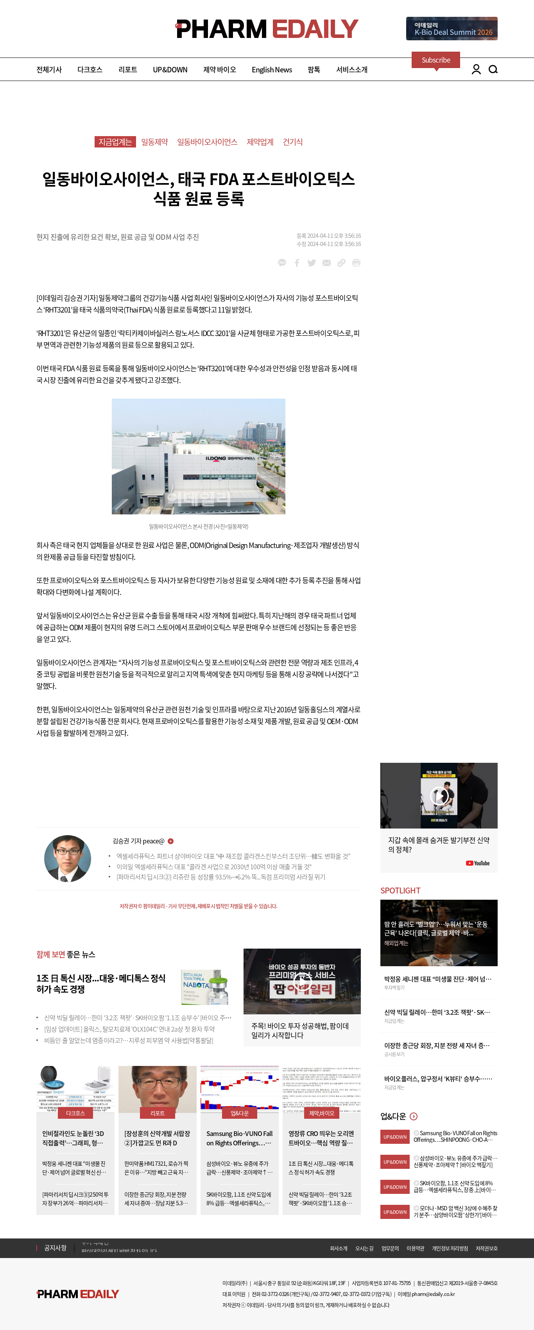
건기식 (293, 141)
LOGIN (474, 69)
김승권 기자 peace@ (139, 840)
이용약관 (415, 1248)
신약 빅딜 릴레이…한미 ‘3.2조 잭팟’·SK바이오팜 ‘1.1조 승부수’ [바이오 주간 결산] (144, 1017)
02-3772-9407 (326, 1294)
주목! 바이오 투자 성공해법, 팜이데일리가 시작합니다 (300, 1031)
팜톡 (314, 69)
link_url (341, 263)
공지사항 (55, 1247)
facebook (296, 263)
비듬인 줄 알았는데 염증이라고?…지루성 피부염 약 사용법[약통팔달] (128, 1040)
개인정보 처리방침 (450, 1248)
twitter (311, 263)
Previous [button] (83, 1243)
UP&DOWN (170, 69)
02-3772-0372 (356, 1294)
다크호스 (90, 69)
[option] (142, 1247)
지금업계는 (115, 141)
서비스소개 (352, 69)
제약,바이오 (321, 1113)
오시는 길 (364, 1248)
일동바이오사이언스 (207, 141)
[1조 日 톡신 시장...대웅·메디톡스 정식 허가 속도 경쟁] (204, 986)
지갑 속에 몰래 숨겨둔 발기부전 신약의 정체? (438, 845)
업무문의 (390, 1248)
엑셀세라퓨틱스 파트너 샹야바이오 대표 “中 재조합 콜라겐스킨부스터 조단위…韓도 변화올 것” (233, 856)
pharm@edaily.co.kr (433, 1294)
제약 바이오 (219, 69)
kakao (282, 263)
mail (326, 263)
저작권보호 (487, 1248)
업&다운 (240, 1113)
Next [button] (83, 1252)
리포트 (128, 69)
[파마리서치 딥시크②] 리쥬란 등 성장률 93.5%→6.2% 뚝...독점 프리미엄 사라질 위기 (220, 876)
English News (272, 69)
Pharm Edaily (77, 1294)
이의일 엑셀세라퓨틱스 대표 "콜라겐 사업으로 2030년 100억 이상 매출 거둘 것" (214, 866)
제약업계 (260, 141)
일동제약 (154, 141)
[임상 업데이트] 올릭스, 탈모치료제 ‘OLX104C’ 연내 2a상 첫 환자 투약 (129, 1028)
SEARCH (493, 69)
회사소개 (339, 1248)
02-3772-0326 (275, 1294)
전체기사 (49, 69)
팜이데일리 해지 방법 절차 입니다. (119, 1248)
